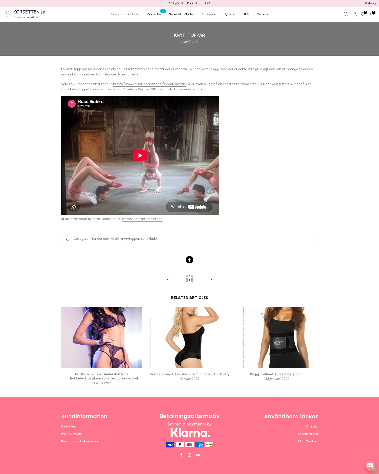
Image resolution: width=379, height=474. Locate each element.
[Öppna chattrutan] (370, 465)
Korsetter (156, 14)
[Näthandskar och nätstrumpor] (168, 279)
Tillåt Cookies (308, 441)
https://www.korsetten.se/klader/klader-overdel (149, 84)
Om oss (262, 14)
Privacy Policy (71, 434)
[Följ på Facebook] (181, 455)
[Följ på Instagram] (189, 455)
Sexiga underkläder (125, 14)
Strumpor (209, 14)
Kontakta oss (308, 434)
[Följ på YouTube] (198, 455)
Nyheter (230, 14)
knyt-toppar (130, 238)
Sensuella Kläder (181, 14)
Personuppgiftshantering (80, 441)
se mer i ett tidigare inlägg (142, 219)
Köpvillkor (68, 426)
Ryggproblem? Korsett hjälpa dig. (277, 374)
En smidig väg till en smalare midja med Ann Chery (189, 374)
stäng (9, 3)
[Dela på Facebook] (189, 259)
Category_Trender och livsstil (96, 238)
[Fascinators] (211, 279)
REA (246, 14)
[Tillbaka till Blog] (189, 279)
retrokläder (149, 238)
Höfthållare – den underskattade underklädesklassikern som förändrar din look (102, 376)
